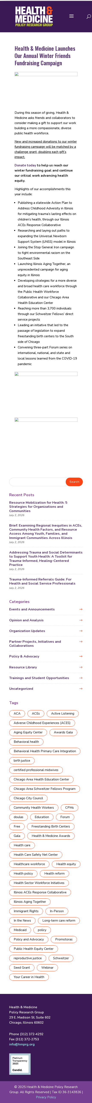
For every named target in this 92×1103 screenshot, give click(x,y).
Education (42, 817)
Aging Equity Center (28, 732)
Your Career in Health (29, 977)
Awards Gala (63, 732)
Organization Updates (27, 631)
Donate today (25, 165)
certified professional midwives (36, 770)
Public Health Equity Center (33, 949)
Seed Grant (22, 967)
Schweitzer (61, 958)
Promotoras (64, 939)
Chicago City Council (28, 798)
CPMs (69, 807)
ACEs (36, 713)
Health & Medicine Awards (51, 836)
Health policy (23, 873)
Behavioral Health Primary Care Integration (45, 751)
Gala (17, 836)
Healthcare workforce (29, 864)
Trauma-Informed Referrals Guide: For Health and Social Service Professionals (42, 581)
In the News (22, 920)
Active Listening (62, 713)
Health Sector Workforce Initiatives (39, 883)
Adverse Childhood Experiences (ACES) (42, 723)
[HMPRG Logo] (34, 16)
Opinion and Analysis (26, 620)
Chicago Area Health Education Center (41, 779)
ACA (17, 713)
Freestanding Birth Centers (50, 826)
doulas (18, 817)
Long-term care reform (58, 920)
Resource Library (23, 667)
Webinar (47, 967)
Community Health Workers (34, 807)
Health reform (54, 873)
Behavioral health (26, 742)
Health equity (66, 864)
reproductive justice (28, 958)
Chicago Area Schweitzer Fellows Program (45, 789)
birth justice (22, 760)
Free (17, 826)
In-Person (57, 911)
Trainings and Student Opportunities (39, 678)
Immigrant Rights (26, 911)
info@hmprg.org (22, 1044)
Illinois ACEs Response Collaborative (40, 892)
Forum (65, 817)
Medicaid (20, 930)
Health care (22, 845)
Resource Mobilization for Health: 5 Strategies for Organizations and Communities (38, 506)
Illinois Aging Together (30, 902)
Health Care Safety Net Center (36, 855)
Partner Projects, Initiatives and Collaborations (35, 643)
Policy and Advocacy (29, 939)
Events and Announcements (32, 609)
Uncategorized (21, 688)
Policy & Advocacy (24, 656)
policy (42, 930)
